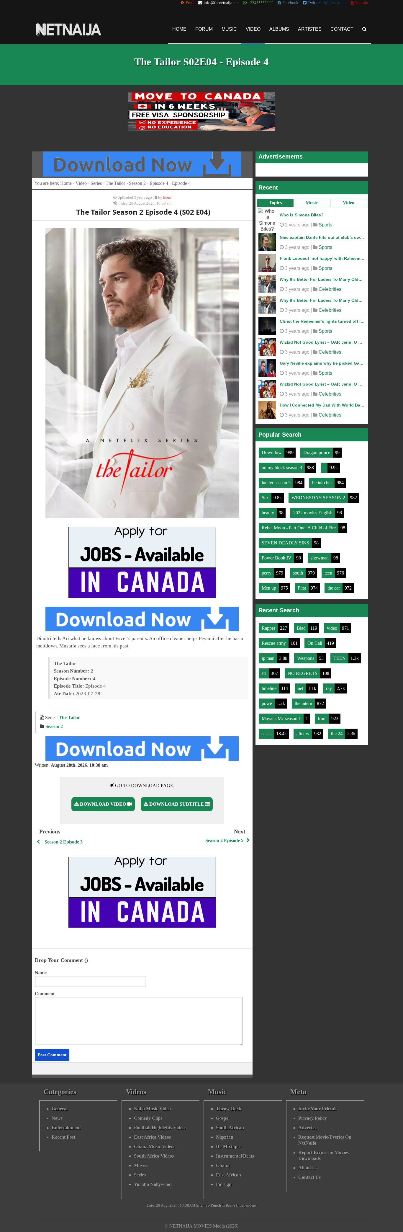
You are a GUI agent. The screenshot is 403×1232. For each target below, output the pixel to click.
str (264, 673)
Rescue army (274, 643)
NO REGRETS (303, 673)
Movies (141, 1165)
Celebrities (330, 289)
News (57, 1118)
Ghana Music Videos (154, 1146)
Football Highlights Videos (160, 1127)
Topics (275, 202)
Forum (204, 29)
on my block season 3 (282, 467)
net (301, 688)
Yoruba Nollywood (153, 1184)
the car (334, 587)
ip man (269, 658)
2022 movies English (313, 512)
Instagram (337, 3)
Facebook (289, 3)
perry (267, 572)
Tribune (228, 1205)
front (323, 718)
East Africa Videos (152, 1137)
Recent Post (63, 1137)
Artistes (310, 29)
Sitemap (203, 1205)
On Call (315, 643)
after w (303, 733)
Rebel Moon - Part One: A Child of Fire (299, 527)
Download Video (103, 804)
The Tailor (115, 183)
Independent (246, 1205)
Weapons (306, 658)
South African (230, 1127)
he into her (322, 482)
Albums (279, 29)
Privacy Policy (312, 1118)
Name (41, 972)
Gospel (223, 1118)
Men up (269, 587)
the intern (304, 703)
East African (228, 1174)
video (332, 628)
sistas (267, 733)
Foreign (224, 1184)
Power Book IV (277, 557)
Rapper (269, 628)
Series (96, 183)
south (298, 572)
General (60, 1108)
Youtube (361, 3)
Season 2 (137, 183)
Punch (216, 1205)
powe (267, 703)
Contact (341, 29)
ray (329, 688)
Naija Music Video (152, 1108)
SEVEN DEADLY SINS (286, 542)
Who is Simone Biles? (302, 215)
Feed (189, 3)
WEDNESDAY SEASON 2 (318, 497)
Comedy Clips (148, 1118)
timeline (270, 688)
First (302, 587)
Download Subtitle (176, 804)
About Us (307, 1167)
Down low (272, 452)
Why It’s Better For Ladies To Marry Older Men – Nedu (333, 279)
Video (253, 29)
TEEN (340, 658)
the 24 (337, 733)
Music (229, 29)
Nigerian (224, 1137)
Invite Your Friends (317, 1108)
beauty (268, 512)
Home (179, 29)
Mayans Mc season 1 (282, 718)
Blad (302, 628)
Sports (325, 224)
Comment (45, 993)
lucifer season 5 (277, 482)
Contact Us (309, 1177)
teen (329, 572)
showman (320, 557)
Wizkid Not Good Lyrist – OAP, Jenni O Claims (326, 342)
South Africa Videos (154, 1155)
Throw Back (228, 1108)
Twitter (313, 3)
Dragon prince (317, 452)
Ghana (223, 1165)
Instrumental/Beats (235, 1155)
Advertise (307, 1127)
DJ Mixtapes (228, 1146)
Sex (266, 497)
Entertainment (66, 1127)
